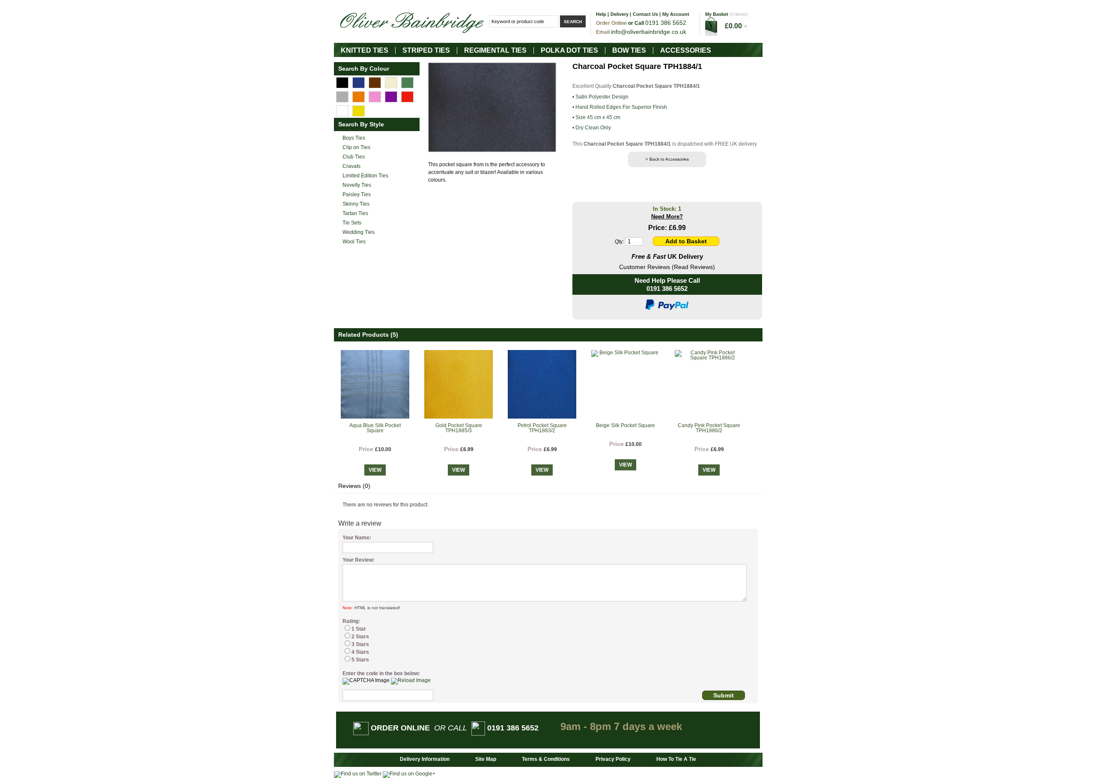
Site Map (485, 759)
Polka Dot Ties (569, 50)
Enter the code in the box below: (381, 673)
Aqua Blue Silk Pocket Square (375, 428)
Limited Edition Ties (365, 176)
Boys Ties (353, 138)
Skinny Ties (355, 204)
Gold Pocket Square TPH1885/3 (458, 428)
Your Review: (358, 560)
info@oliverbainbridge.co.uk (648, 31)
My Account (675, 14)
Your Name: (356, 537)
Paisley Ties (356, 194)
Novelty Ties (356, 185)
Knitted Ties (364, 50)
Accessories (685, 50)
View (375, 470)
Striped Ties (426, 50)
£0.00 (734, 26)
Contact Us (645, 14)
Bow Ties (629, 50)
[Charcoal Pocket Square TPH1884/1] (492, 107)
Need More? (667, 216)
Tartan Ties (355, 213)
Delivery (619, 14)
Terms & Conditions (546, 759)
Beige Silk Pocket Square (625, 425)
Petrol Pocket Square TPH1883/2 (542, 428)
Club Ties (353, 157)
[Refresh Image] (411, 680)
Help (601, 14)
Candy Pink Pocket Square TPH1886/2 (709, 428)
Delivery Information (425, 759)
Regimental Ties (495, 50)
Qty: (619, 242)
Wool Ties (354, 242)
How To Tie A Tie (676, 759)
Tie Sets (351, 223)
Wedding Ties (358, 232)
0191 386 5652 (667, 288)
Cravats (351, 166)
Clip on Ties (356, 147)
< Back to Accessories (667, 159)
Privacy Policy (613, 759)
